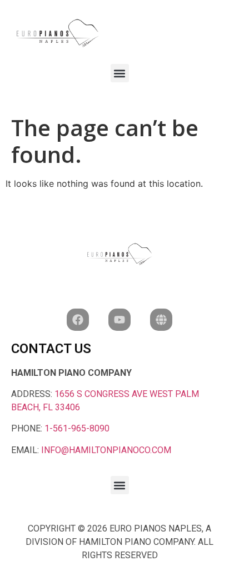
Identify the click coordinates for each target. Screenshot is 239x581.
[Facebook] (78, 320)
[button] (120, 73)
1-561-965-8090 (76, 428)
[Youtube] (119, 320)
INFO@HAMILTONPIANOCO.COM (106, 450)
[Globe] (161, 320)
